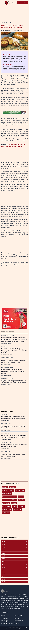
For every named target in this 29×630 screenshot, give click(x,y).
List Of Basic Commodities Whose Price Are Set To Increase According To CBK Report (14, 436)
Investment (5, 503)
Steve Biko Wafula (6, 343)
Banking (4, 487)
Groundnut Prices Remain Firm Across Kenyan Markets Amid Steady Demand (13, 417)
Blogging (12, 487)
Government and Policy (9, 500)
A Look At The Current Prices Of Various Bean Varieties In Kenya (13, 455)
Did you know (20, 490)
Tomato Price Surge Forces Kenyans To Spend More (13, 427)
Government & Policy (7, 623)
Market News (6, 506)
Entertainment (6, 493)
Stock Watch (17, 509)
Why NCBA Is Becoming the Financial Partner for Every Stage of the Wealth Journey (12, 371)
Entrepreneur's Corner (9, 497)
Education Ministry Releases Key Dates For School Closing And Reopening (14, 361)
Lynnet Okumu (7, 30)
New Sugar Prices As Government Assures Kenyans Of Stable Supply (14, 446)
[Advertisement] (14, 10)
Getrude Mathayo (6, 364)
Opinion (21, 506)
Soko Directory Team (6, 355)
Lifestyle (13, 503)
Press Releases (6, 509)
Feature (20, 497)
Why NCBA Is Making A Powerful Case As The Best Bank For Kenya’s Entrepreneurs (13, 382)
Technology (5, 513)
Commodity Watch (8, 490)
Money (15, 506)
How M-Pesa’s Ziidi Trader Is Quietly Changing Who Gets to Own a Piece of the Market (14, 351)
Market (3, 615)
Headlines (22, 500)
